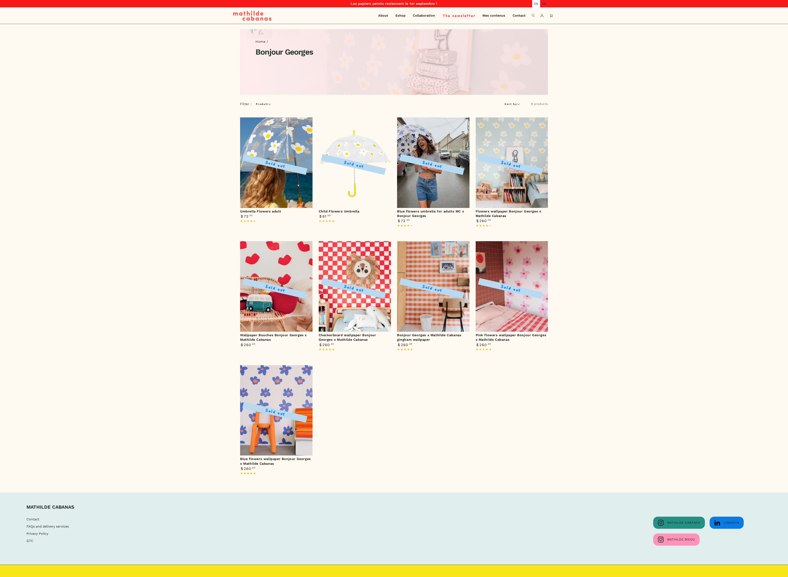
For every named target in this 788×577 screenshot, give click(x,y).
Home (260, 42)
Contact (32, 519)
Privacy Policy (37, 534)
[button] (533, 15)
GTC (29, 541)
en (536, 3)
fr (544, 3)
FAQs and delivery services (47, 526)
